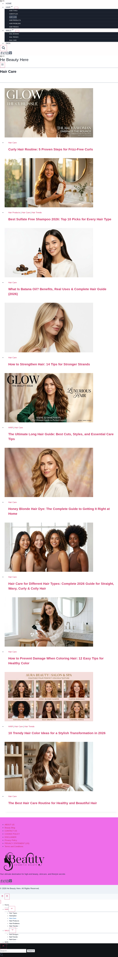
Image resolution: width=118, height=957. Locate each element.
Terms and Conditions (14, 846)
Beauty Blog (10, 828)
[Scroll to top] (2, 897)
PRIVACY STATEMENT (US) (17, 843)
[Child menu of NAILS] (17, 31)
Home (9, 4)
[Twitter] (4, 54)
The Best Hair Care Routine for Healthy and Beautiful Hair (52, 803)
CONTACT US (11, 831)
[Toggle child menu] (11, 909)
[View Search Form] (3, 48)
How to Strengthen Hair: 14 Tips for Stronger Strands (49, 364)
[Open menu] (2, 65)
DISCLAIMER (10, 837)
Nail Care (13, 40)
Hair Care (13, 17)
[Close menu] (0, 902)
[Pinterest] (10, 54)
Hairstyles (13, 14)
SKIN (8, 43)
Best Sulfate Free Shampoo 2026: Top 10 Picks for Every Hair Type (59, 219)
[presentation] (61, 112)
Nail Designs (14, 34)
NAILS (7, 930)
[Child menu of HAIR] (16, 8)
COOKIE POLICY (12, 834)
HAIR (10, 427)
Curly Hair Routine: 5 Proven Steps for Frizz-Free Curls (50, 149)
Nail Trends (13, 37)
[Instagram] (7, 54)
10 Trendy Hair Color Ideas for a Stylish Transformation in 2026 (57, 733)
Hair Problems (15, 23)
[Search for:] (13, 951)
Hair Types (13, 10)
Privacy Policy (11, 840)
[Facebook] (1, 54)
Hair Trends (14, 27)
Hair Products (15, 20)
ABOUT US (9, 825)
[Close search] (3, 946)
